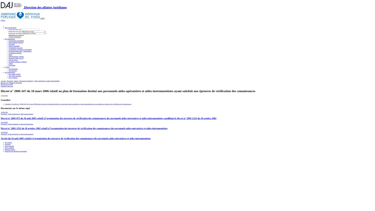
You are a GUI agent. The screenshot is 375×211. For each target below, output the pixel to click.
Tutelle (11, 63)
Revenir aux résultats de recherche (11, 83)
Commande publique (15, 53)
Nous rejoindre (9, 148)
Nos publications (10, 72)
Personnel (12, 44)
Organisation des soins (15, 48)
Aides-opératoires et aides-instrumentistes (47, 81)
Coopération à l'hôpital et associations (20, 49)
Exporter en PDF (7, 84)
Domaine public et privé (16, 58)
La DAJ (7, 67)
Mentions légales (10, 149)
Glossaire (7, 144)
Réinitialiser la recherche (16, 35)
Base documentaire (10, 28)
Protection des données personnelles (16, 151)
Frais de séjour (13, 60)
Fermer (3, 20)
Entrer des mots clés (15, 29)
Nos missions (13, 71)
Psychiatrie (12, 65)
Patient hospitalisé (14, 46)
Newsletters (8, 142)
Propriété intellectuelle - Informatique (20, 51)
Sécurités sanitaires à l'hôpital (18, 62)
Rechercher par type (15, 31)
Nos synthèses (13, 78)
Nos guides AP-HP (14, 74)
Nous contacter (9, 146)
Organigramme (13, 69)
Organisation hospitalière (16, 41)
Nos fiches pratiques (15, 76)
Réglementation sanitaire (16, 56)
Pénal (10, 55)
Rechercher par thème (15, 33)
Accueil (3, 81)
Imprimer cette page (7, 86)
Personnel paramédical (26, 81)
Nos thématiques (10, 39)
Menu (42, 18)
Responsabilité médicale (16, 42)
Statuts (16, 81)
